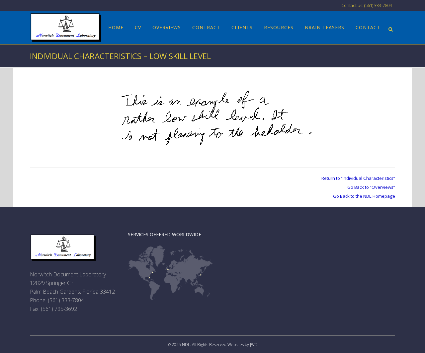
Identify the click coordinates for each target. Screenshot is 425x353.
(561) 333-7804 (66, 300)
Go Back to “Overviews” (371, 187)
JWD (254, 344)
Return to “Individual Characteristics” (358, 178)
